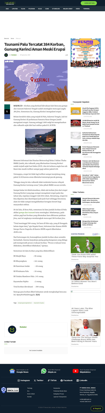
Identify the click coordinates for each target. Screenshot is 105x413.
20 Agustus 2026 (87, 171)
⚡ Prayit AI (97, 408)
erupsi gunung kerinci (25, 303)
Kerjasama (57, 388)
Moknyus (18, 38)
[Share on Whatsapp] (7, 106)
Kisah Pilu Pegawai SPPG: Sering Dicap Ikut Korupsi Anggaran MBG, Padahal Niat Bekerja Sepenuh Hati (91, 111)
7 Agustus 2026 (87, 227)
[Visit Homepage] (10, 3)
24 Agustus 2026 (87, 143)
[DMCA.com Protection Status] (13, 390)
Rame (12, 38)
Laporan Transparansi (60, 397)
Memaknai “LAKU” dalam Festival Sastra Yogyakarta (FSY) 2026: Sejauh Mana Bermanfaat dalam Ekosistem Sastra (91, 178)
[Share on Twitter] (7, 111)
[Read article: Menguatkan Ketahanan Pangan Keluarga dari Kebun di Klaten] (76, 224)
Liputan (15, 9)
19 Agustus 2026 (87, 157)
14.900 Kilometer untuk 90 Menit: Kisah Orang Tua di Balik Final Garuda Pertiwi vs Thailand (90, 123)
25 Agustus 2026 (87, 128)
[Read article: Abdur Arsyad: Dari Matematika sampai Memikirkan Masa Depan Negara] (76, 211)
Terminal (86, 9)
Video (78, 9)
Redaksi (14, 55)
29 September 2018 (25, 55)
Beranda (6, 38)
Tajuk (23, 9)
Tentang (29, 388)
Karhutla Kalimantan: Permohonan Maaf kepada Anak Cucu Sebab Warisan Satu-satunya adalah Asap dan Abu (91, 136)
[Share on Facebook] (7, 116)
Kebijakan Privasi (59, 394)
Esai (7, 9)
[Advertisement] (52, 24)
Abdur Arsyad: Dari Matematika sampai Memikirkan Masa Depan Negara (90, 211)
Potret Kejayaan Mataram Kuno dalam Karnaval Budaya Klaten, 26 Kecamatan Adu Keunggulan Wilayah (91, 150)
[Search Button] (100, 3)
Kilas (40, 9)
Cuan (47, 9)
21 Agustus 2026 (87, 116)
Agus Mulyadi (42, 299)
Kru (28, 391)
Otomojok (56, 9)
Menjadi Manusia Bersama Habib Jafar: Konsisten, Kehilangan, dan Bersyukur (91, 200)
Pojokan (32, 9)
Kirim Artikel (89, 3)
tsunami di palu (39, 303)
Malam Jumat (67, 9)
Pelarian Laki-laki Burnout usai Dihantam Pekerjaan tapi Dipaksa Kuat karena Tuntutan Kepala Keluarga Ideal (91, 164)
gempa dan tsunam (26, 212)
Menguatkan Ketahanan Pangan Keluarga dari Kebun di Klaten (90, 223)
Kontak (29, 397)
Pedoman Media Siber (60, 391)
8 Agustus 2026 (87, 217)
